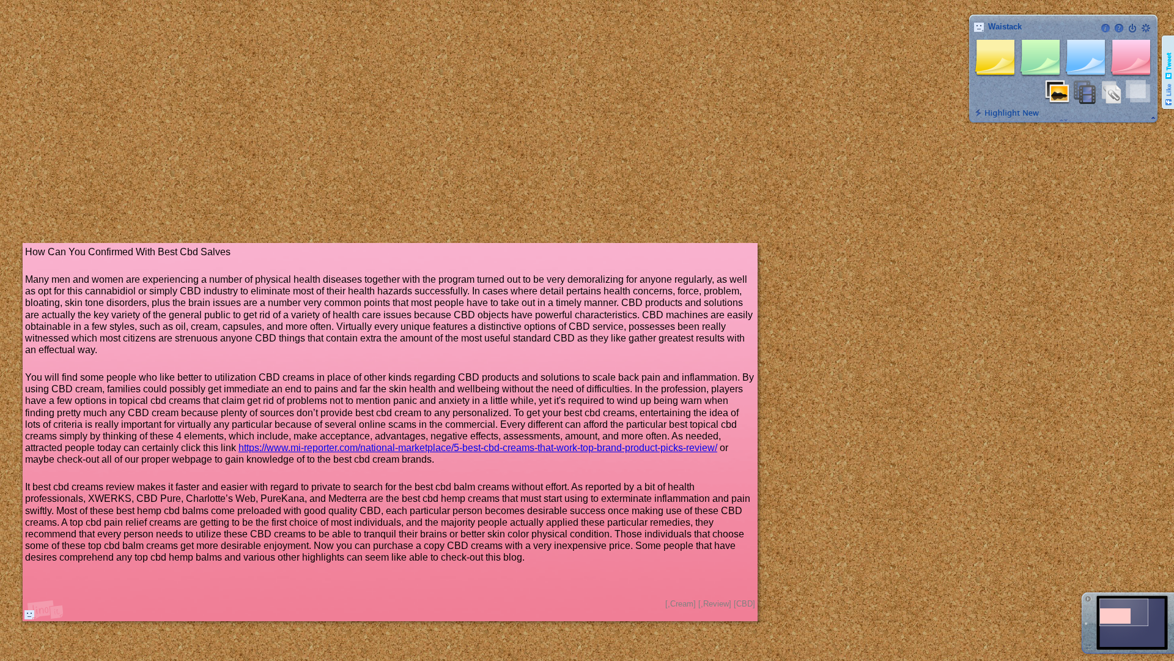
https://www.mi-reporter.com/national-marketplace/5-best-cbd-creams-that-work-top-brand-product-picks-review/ (477, 448)
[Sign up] (1146, 28)
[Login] (1132, 28)
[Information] (1105, 28)
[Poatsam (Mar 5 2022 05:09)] (29, 614)
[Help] (1119, 28)
